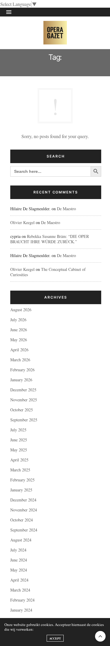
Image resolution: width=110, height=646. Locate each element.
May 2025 (18, 450)
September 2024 (23, 530)
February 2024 (22, 600)
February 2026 (22, 369)
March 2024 (20, 590)
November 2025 (23, 399)
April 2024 (19, 580)
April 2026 (19, 349)
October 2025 (21, 410)
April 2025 (19, 460)
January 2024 (21, 610)
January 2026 (21, 379)
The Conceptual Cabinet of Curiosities (48, 271)
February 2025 (22, 480)
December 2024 (23, 500)
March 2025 (20, 470)
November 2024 (23, 510)
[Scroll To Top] (100, 636)
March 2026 (20, 359)
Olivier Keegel (22, 222)
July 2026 (18, 319)
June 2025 (18, 440)
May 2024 (18, 570)
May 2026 (18, 339)
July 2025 (18, 430)
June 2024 (18, 560)
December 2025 (23, 389)
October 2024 (21, 520)
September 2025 (23, 420)
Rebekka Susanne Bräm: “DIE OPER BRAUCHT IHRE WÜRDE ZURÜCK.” (49, 238)
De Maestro (66, 208)
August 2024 (20, 540)
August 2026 (20, 309)
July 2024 (18, 550)
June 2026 (18, 329)
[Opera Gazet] (55, 32)
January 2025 (21, 490)
